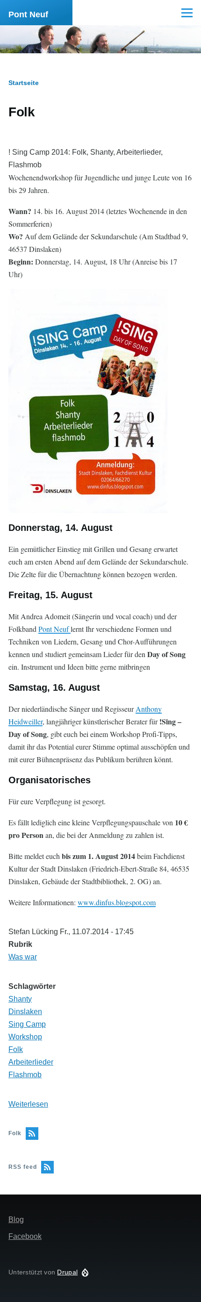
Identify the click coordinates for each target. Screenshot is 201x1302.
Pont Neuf (28, 14)
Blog (16, 1219)
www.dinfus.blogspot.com (117, 902)
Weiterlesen (28, 1104)
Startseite (23, 82)
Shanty (20, 999)
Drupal (67, 1272)
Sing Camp (27, 1024)
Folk (15, 1049)
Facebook (25, 1236)
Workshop (25, 1037)
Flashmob (25, 1075)
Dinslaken (25, 1012)
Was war (22, 957)
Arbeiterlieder (30, 1062)
